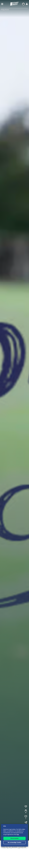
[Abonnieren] (26, 806)
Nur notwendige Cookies (14, 842)
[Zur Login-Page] (27, 4)
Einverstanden (15, 838)
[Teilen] (26, 822)
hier (18, 834)
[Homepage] (14, 3)
